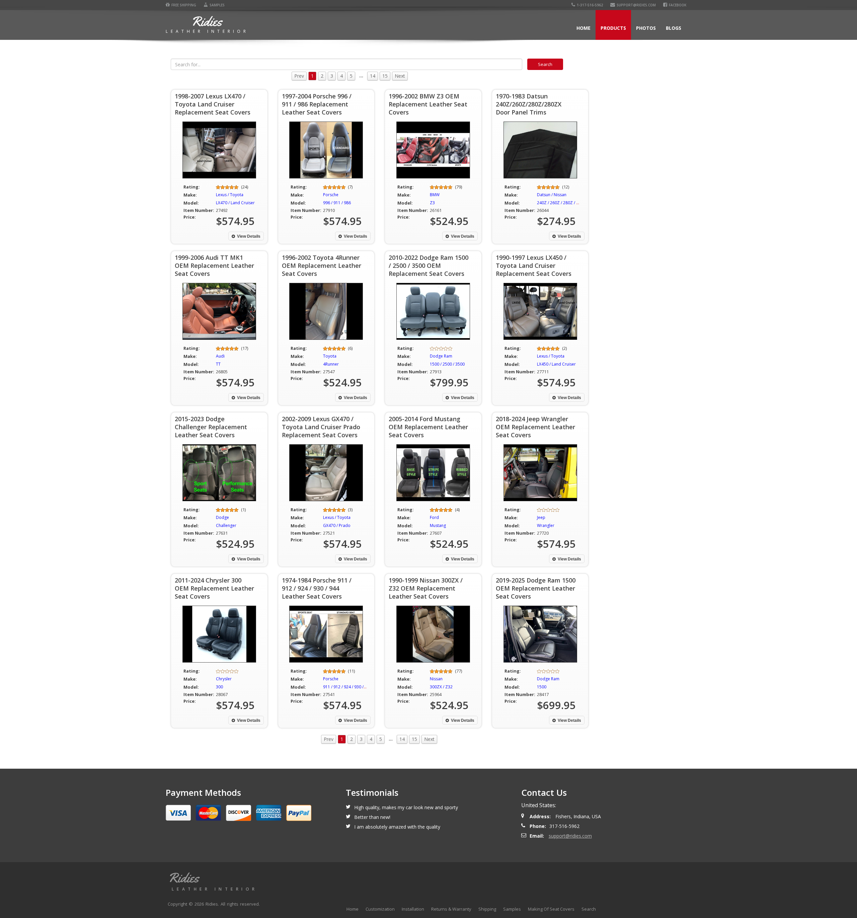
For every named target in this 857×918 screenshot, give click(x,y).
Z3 (432, 203)
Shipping (487, 909)
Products (613, 28)
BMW (435, 195)
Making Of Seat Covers (551, 909)
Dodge (222, 517)
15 (385, 76)
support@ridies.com (636, 5)
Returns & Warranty (451, 909)
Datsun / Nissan (551, 195)
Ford (434, 517)
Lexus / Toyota (229, 195)
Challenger (226, 525)
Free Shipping (183, 5)
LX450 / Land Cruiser (556, 364)
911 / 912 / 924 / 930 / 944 (347, 687)
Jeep (541, 517)
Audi (220, 356)
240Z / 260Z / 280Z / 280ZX (562, 203)
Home (583, 28)
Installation (413, 909)
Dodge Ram (441, 356)
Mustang (438, 525)
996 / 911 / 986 (337, 203)
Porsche (330, 195)
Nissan (436, 679)
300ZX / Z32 (441, 687)
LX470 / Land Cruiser (235, 203)
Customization (380, 909)
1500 (541, 687)
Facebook (677, 5)
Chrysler (224, 679)
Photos (646, 28)
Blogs (673, 28)
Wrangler (545, 525)
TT (218, 364)
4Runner (331, 364)
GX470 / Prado (336, 525)
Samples (217, 5)
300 (219, 687)
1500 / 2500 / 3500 (447, 364)
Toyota (329, 356)
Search (588, 909)
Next (400, 76)
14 (372, 76)
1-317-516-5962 (590, 5)
